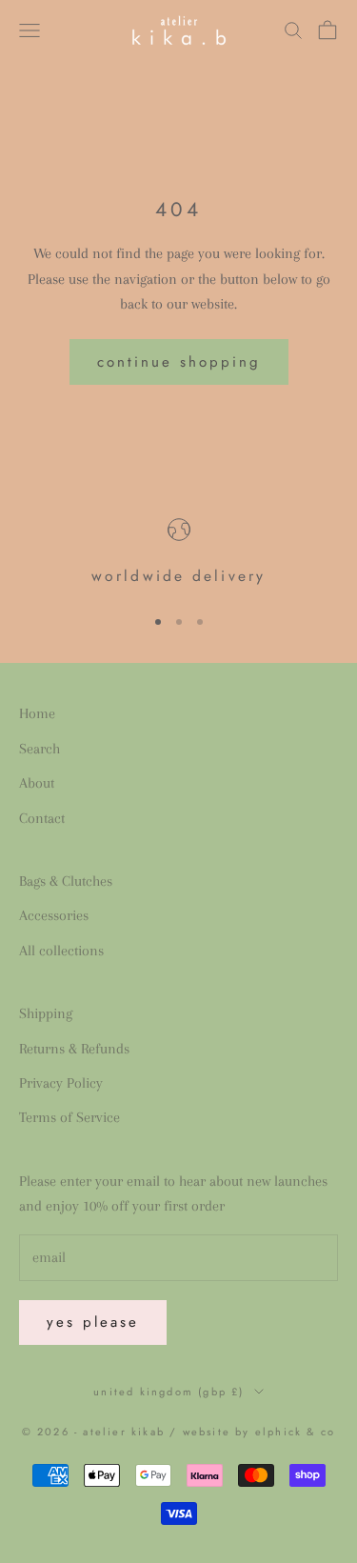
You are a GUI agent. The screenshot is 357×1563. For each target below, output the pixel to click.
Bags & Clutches (65, 881)
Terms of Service (69, 1117)
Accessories (54, 915)
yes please (93, 1322)
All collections (61, 950)
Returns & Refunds (74, 1048)
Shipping (45, 1013)
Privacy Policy (61, 1083)
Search (39, 748)
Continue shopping (179, 361)
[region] (178, 554)
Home (37, 713)
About (36, 783)
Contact (42, 818)
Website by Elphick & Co (259, 1431)
